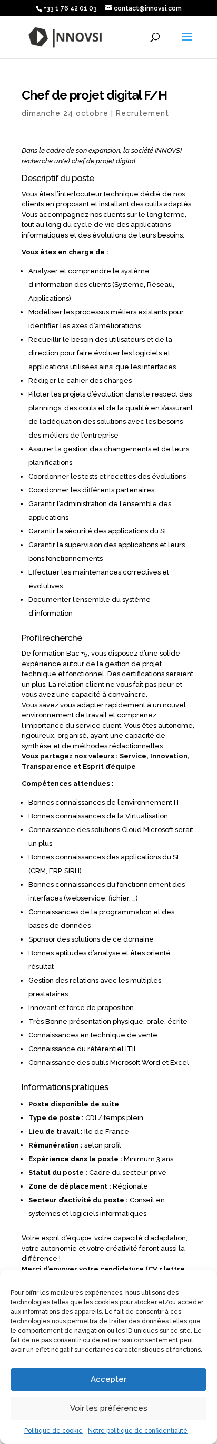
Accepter (108, 1379)
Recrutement (142, 113)
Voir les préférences (108, 1408)
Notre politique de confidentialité (138, 1431)
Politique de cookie (53, 1431)
